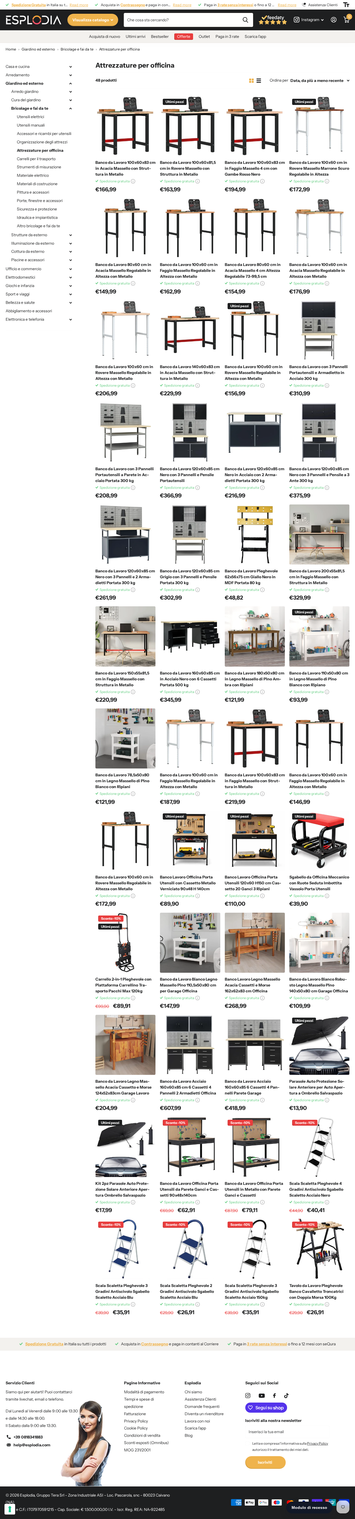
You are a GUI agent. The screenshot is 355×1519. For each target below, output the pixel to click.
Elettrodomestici (20, 277)
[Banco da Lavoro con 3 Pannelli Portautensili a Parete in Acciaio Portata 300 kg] (125, 432)
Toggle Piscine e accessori (70, 260)
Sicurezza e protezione (37, 209)
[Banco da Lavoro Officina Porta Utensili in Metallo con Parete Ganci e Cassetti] (255, 1147)
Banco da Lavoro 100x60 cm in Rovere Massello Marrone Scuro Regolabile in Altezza (319, 168)
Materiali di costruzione (37, 183)
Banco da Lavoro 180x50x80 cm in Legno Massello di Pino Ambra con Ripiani (254, 679)
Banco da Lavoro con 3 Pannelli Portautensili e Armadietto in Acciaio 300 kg (318, 372)
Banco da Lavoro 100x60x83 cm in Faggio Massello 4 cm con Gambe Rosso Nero (255, 168)
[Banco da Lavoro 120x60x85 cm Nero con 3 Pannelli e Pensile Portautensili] (190, 432)
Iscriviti (265, 1462)
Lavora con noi (197, 1421)
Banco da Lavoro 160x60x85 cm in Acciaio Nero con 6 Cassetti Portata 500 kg (190, 679)
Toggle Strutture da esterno (70, 235)
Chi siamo (193, 1391)
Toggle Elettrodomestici (70, 277)
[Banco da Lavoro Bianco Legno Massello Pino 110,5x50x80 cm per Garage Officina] (190, 943)
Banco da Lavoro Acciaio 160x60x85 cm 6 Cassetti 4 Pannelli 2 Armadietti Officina (188, 1087)
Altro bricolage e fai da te (38, 225)
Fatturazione (135, 1413)
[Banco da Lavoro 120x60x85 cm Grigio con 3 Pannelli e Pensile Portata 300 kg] (190, 534)
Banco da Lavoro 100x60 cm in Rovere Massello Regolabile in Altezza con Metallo (124, 372)
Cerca (245, 20)
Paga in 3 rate (227, 36)
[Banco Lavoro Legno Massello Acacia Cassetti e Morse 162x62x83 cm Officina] (255, 943)
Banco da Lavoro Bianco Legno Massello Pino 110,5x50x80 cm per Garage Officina (188, 985)
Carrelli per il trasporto (36, 158)
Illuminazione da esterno (32, 243)
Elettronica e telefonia (25, 319)
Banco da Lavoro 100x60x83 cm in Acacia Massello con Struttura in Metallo (125, 168)
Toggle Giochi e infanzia (70, 286)
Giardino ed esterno (24, 83)
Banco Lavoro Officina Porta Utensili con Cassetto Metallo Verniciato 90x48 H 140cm (188, 883)
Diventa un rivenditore (204, 1413)
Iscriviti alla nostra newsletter (273, 1420)
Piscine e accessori (27, 259)
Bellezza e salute (20, 302)
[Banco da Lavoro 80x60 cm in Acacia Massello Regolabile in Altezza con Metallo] (125, 228)
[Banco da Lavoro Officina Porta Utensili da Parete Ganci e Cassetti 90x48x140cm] (190, 1147)
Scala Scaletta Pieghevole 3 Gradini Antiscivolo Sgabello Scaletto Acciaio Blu (122, 1291)
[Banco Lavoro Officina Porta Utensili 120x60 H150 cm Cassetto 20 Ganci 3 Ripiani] (255, 841)
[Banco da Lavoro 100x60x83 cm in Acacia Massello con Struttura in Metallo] (125, 126)
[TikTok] (286, 1395)
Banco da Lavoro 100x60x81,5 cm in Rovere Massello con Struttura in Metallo (188, 168)
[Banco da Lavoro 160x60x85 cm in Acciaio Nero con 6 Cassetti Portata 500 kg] (190, 636)
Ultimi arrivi (135, 36)
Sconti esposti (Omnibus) (146, 1442)
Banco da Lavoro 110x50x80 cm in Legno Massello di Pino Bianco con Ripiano (318, 679)
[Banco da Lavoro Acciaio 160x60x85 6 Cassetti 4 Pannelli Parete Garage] (255, 1045)
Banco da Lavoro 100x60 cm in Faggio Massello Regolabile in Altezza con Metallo (189, 270)
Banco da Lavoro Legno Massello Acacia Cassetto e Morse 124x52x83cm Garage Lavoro (123, 1087)
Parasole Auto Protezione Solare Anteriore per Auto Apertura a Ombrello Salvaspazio (317, 1087)
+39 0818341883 (28, 1437)
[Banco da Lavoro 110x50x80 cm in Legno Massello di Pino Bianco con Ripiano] (319, 636)
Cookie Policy (136, 1428)
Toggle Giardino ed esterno (70, 83)
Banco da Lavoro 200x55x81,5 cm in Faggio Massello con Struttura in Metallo (317, 576)
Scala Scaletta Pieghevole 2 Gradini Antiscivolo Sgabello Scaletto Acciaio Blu (187, 1291)
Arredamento (17, 74)
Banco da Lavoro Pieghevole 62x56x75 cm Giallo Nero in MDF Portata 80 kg (251, 576)
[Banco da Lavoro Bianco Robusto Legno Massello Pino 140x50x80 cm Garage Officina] (319, 943)
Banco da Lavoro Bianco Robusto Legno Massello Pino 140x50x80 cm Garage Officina (318, 985)
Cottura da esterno (27, 251)
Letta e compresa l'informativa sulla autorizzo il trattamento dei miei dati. (290, 1446)
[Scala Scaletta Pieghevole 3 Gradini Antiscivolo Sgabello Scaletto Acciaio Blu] (125, 1249)
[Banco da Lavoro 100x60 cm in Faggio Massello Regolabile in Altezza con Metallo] (190, 228)
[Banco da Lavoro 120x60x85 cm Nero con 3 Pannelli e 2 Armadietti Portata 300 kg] (125, 534)
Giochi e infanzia (20, 285)
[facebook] (274, 1395)
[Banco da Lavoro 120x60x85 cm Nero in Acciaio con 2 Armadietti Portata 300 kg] (255, 432)
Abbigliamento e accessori (29, 310)
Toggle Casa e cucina (70, 66)
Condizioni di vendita (142, 1435)
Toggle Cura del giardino (70, 100)
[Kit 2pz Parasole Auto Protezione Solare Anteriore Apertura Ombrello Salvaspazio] (125, 1147)
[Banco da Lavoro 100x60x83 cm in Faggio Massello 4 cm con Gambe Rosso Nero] (255, 126)
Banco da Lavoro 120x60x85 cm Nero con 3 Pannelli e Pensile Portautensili (189, 474)
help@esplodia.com (31, 1444)
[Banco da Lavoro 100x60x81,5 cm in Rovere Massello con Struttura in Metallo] (190, 126)
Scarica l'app (255, 36)
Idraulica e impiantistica (37, 217)
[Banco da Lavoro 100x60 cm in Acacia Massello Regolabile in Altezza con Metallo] (319, 228)
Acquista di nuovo (104, 36)
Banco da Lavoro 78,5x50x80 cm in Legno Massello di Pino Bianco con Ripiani (122, 780)
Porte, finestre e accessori (40, 200)
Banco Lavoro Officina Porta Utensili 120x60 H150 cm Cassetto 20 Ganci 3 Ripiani (253, 883)
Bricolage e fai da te (29, 108)
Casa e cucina (17, 66)
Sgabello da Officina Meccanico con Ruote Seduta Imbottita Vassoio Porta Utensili (319, 883)
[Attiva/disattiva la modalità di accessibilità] (346, 4)
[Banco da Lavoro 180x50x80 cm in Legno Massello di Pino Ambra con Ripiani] (255, 636)
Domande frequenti (202, 1406)
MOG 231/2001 (137, 1450)
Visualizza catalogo (91, 19)
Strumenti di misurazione (39, 166)
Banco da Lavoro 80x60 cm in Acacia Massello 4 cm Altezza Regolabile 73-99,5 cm (253, 270)
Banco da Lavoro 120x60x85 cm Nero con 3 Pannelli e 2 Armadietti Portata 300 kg (125, 576)
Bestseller (160, 36)
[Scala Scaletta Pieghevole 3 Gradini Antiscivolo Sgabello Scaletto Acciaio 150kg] (255, 1249)
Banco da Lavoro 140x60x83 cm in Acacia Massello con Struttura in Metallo (190, 372)
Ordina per (279, 80)
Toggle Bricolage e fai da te (70, 108)
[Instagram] (247, 1395)
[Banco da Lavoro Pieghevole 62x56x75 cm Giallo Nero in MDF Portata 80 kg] (255, 534)
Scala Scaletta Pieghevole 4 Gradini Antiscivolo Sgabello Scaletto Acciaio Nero (316, 1189)
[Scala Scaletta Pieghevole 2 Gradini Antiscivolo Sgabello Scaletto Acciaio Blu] (190, 1249)
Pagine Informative (142, 1382)
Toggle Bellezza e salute (70, 302)
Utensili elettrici (30, 116)
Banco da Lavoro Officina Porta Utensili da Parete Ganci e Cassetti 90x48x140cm (189, 1189)
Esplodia (193, 1382)
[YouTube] (262, 1396)
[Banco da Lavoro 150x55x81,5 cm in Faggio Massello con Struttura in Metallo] (125, 636)
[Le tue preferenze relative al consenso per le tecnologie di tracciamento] (9, 1509)
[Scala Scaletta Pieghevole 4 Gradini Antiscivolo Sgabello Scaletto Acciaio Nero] (319, 1147)
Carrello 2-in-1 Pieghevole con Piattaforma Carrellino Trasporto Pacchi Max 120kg (123, 985)
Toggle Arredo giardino (70, 91)
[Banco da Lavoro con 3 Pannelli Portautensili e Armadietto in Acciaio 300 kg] (319, 330)
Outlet (204, 36)
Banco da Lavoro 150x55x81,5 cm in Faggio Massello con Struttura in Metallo (122, 679)
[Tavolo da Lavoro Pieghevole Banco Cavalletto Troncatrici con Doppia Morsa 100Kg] (319, 1249)
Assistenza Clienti (200, 1399)
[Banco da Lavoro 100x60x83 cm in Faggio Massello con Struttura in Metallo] (255, 738)
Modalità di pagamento (144, 1391)
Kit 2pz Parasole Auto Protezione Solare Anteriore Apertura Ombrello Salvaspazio (122, 1189)
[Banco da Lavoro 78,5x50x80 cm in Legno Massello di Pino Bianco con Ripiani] (125, 738)
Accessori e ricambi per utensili (44, 133)
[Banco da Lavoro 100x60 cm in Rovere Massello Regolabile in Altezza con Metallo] (125, 330)
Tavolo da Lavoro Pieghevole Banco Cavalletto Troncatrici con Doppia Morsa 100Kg (316, 1291)
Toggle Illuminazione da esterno (70, 243)
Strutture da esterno (29, 234)
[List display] (258, 81)
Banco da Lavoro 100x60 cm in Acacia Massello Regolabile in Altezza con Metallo (318, 270)
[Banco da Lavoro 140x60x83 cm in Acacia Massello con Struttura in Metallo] (190, 330)
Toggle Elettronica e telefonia (70, 319)
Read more (79, 5)
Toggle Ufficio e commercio (70, 269)
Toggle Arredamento (70, 75)
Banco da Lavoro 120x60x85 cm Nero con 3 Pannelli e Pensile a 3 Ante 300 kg (319, 474)
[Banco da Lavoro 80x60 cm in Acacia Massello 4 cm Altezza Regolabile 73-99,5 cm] (255, 228)
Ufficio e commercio (23, 268)
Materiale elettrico (33, 175)
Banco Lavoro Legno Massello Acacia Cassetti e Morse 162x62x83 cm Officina (252, 985)
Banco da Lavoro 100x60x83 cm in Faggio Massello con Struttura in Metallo (255, 780)
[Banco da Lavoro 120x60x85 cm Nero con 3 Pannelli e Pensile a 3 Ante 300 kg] (319, 432)
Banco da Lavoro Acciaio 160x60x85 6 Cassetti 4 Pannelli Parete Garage (252, 1087)
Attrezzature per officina (40, 150)
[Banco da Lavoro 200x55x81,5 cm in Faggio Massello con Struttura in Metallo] (319, 534)
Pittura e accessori (33, 192)
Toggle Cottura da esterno (70, 251)
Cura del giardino (26, 99)
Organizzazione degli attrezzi (42, 141)
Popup (133, 181)
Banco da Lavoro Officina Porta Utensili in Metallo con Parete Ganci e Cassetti (254, 1189)
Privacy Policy (136, 1421)
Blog (189, 1435)
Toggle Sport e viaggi (70, 294)
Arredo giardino (24, 91)
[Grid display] (251, 81)
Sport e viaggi (17, 294)
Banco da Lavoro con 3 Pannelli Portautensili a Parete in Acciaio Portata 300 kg (124, 474)
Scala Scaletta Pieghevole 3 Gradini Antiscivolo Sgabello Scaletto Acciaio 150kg (252, 1291)
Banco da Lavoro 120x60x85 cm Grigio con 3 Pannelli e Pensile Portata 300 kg (189, 576)
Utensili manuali (31, 125)
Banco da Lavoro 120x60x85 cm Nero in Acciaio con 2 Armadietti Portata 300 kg (254, 474)
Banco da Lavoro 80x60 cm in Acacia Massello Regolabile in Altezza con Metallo (123, 270)
